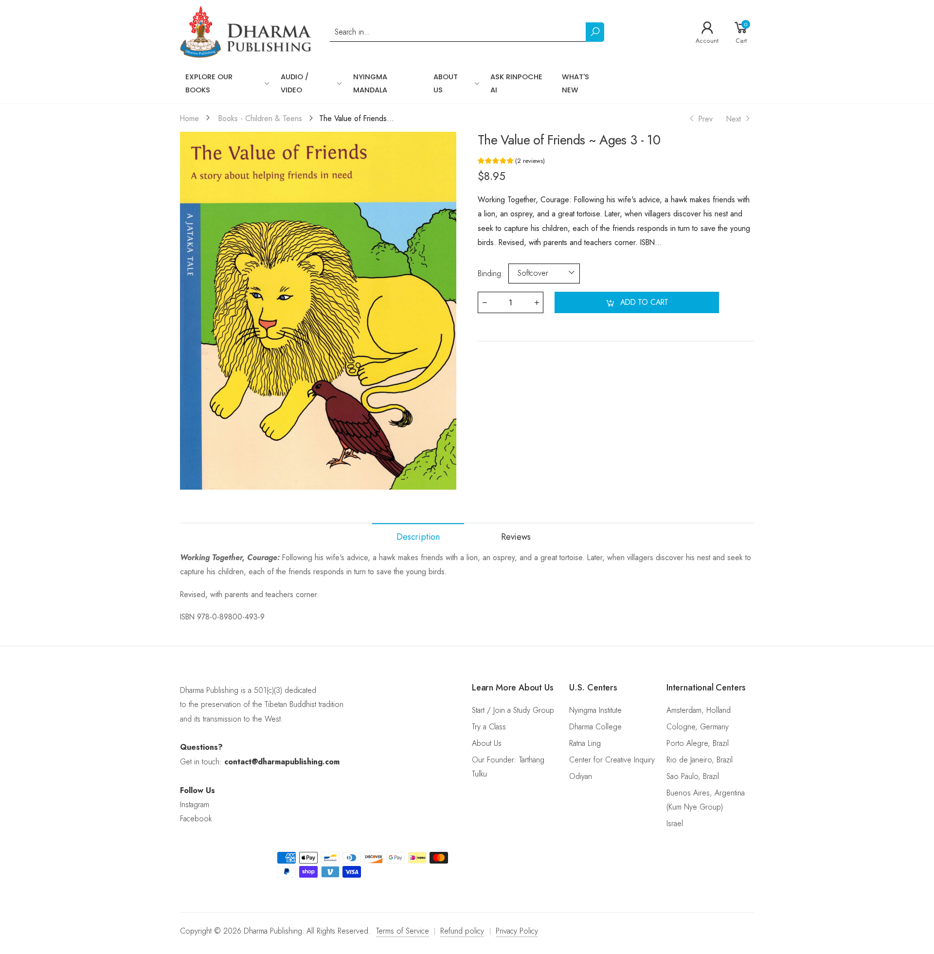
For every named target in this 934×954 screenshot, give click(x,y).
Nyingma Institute (595, 710)
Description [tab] (418, 536)
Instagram (194, 804)
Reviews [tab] (516, 536)
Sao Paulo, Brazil (692, 776)
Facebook (196, 818)
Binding (490, 273)
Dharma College (595, 726)
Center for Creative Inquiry (612, 759)
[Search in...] (595, 32)
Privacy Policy (517, 930)
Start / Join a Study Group (513, 710)
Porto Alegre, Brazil (697, 743)
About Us (487, 743)
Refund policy (462, 930)
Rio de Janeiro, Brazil (699, 759)
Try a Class (489, 726)
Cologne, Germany (697, 726)
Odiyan (580, 776)
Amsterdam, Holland (698, 710)
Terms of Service (402, 930)
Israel (674, 823)
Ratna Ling (585, 743)
